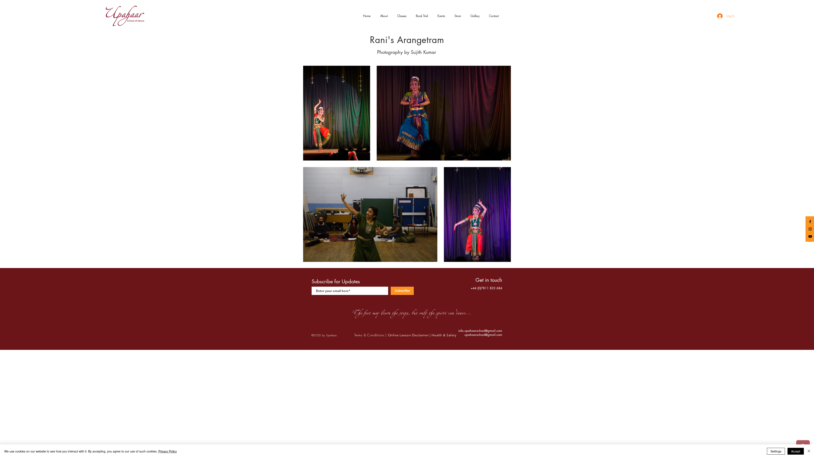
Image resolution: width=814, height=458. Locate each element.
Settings (776, 451)
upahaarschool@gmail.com (483, 335)
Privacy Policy (167, 451)
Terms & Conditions (369, 335)
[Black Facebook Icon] (810, 221)
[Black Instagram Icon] (810, 229)
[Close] (808, 451)
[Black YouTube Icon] (810, 236)
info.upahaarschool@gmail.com (480, 331)
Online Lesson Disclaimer (408, 335)
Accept (795, 451)
